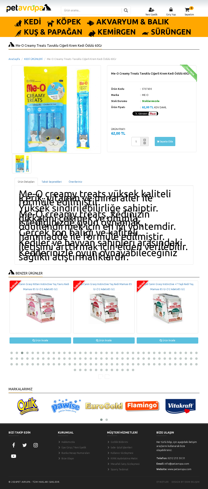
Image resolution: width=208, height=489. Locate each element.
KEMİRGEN (117, 32)
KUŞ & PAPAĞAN (53, 32)
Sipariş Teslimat (119, 469)
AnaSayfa (14, 58)
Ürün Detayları (26, 181)
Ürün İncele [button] (41, 340)
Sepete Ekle (166, 141)
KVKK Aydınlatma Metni (124, 458)
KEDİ (32, 21)
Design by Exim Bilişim (185, 482)
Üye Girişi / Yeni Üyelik (73, 447)
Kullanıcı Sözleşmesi (121, 453)
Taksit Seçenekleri (51, 181)
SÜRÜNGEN (171, 32)
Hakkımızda (68, 442)
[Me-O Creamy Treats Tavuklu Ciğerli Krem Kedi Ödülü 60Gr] (21, 163)
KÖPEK (68, 21)
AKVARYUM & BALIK (132, 21)
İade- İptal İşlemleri (121, 447)
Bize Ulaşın (67, 458)
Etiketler (163, 482)
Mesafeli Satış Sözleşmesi (125, 464)
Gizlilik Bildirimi (119, 442)
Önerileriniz (75, 181)
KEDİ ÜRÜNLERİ (33, 58)
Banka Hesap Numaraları (75, 453)
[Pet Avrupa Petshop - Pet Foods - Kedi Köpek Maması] (28, 8)
